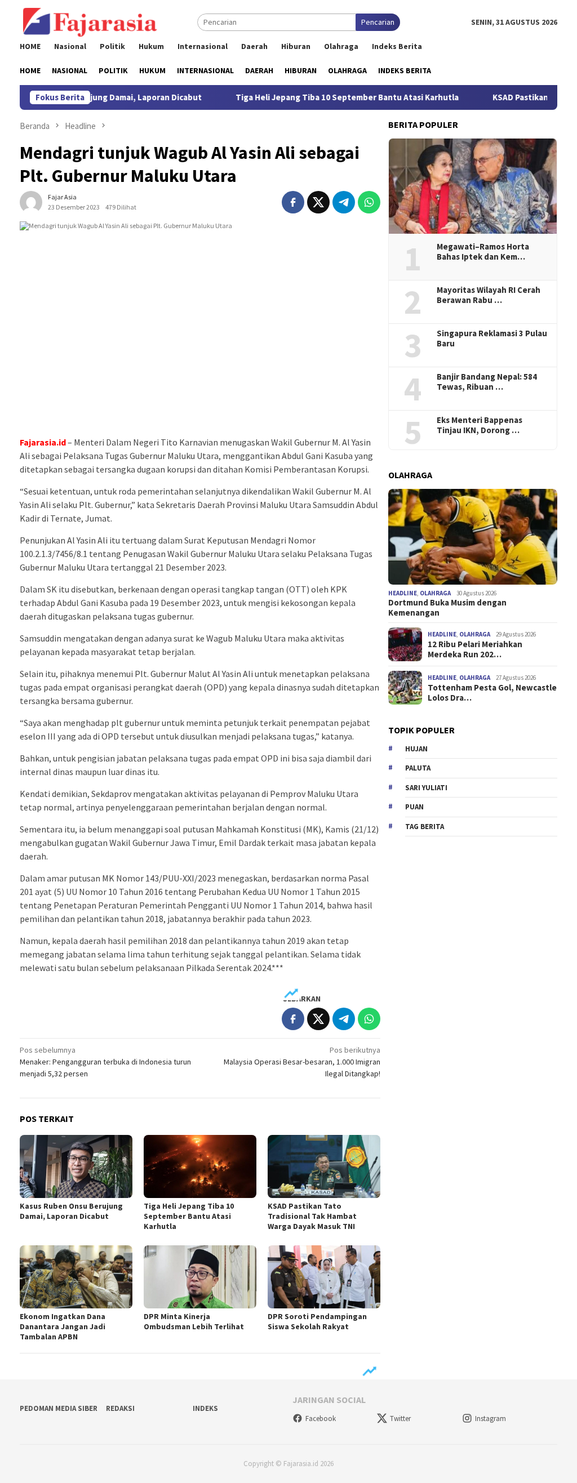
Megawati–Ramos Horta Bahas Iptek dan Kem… (483, 252)
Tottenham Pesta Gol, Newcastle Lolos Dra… (492, 693)
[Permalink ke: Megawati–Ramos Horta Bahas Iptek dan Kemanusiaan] (472, 186)
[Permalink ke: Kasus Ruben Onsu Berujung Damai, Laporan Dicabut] (76, 1166)
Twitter (400, 1418)
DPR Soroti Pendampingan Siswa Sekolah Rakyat (317, 1321)
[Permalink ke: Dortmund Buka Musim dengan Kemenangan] (472, 537)
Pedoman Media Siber (58, 1408)
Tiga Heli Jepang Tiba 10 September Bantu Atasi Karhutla (317, 97)
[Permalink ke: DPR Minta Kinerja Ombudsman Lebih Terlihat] (200, 1276)
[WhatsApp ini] (369, 202)
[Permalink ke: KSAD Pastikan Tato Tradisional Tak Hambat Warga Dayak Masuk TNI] (324, 1166)
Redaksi (120, 1408)
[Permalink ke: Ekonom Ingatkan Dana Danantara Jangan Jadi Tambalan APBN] (76, 1276)
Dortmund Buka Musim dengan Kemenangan (447, 608)
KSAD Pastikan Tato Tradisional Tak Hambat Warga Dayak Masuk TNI (312, 1216)
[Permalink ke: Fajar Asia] (31, 201)
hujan (416, 749)
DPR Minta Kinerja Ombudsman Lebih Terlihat (194, 1321)
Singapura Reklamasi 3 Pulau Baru (492, 338)
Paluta (417, 768)
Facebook (320, 1418)
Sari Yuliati (426, 787)
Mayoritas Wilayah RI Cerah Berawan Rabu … (488, 295)
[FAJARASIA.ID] (90, 21)
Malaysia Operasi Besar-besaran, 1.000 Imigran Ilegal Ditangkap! (302, 1062)
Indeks (205, 1408)
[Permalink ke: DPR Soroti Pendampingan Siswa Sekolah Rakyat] (324, 1276)
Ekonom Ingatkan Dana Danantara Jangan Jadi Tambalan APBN (62, 1326)
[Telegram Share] (343, 202)
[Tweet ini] (318, 202)
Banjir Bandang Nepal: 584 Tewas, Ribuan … (487, 382)
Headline (402, 593)
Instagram (490, 1418)
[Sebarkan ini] (293, 202)
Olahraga (435, 593)
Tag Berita (424, 826)
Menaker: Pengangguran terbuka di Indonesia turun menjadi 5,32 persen (105, 1062)
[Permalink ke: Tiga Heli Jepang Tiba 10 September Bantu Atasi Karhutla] (200, 1166)
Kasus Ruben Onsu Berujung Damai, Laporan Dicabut (71, 1211)
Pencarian (377, 22)
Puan (414, 807)
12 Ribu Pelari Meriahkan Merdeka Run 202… (475, 649)
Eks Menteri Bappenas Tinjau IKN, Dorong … (479, 425)
